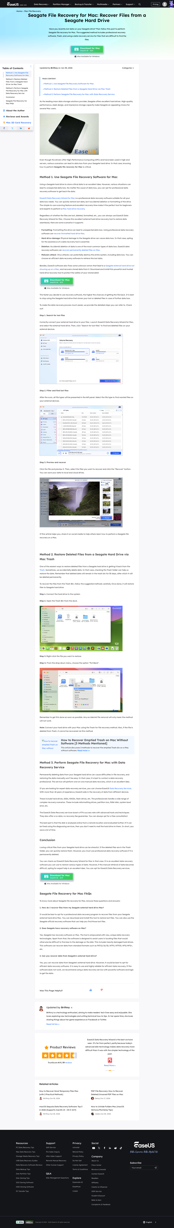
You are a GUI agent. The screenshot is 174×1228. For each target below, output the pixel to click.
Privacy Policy (78, 1156)
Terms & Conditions (80, 1169)
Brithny (54, 68)
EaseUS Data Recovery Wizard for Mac (57, 198)
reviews (68, 1062)
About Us (95, 1161)
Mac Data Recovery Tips (25, 1152)
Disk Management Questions (57, 1178)
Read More (109, 1065)
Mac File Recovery (32, 11)
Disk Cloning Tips (23, 1178)
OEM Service (96, 1191)
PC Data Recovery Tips (25, 1147)
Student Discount (98, 1196)
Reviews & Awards (98, 1169)
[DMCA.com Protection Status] (30, 1222)
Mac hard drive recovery (74, 209)
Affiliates (94, 1183)
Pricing (155, 4)
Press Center (96, 1165)
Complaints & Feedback (100, 1204)
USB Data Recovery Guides (27, 1161)
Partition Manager (61, 4)
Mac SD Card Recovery (18, 122)
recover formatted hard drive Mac (69, 233)
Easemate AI (78, 1182)
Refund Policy (78, 1152)
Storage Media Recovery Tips (27, 1156)
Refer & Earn (96, 1200)
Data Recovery (40, 4)
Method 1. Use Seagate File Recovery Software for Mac (69, 83)
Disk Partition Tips (23, 1174)
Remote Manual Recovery (56, 1161)
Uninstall (76, 1147)
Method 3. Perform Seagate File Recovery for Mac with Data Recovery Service (79, 94)
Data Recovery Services (120, 788)
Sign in (164, 4)
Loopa (75, 1191)
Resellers (94, 1178)
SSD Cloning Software (24, 1182)
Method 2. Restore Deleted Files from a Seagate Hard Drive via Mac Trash (77, 89)
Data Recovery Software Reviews (29, 1165)
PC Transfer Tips (22, 1191)
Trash (42, 570)
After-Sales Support (54, 1156)
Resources (22, 1143)
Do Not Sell (77, 1161)
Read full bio (52, 1024)
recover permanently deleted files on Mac (81, 250)
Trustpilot (134, 1160)
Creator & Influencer (99, 1187)
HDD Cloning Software (25, 1187)
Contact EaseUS (97, 1174)
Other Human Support (55, 1165)
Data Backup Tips (23, 1169)
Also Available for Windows (87, 56)
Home (19, 11)
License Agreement (80, 1165)
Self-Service (51, 1147)
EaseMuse (76, 1187)
